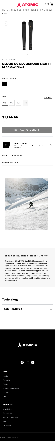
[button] (3, 4)
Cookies (6, 392)
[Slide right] (33, 55)
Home (5, 10)
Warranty (6, 380)
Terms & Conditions (11, 388)
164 (26, 104)
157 (18, 103)
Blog (4, 421)
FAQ (4, 396)
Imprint (5, 376)
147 (11, 103)
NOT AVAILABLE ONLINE (27, 130)
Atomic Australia (12, 438)
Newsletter (7, 409)
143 (5, 103)
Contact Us (7, 413)
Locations (7, 425)
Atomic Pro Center (10, 417)
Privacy (6, 384)
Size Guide (48, 97)
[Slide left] (22, 55)
